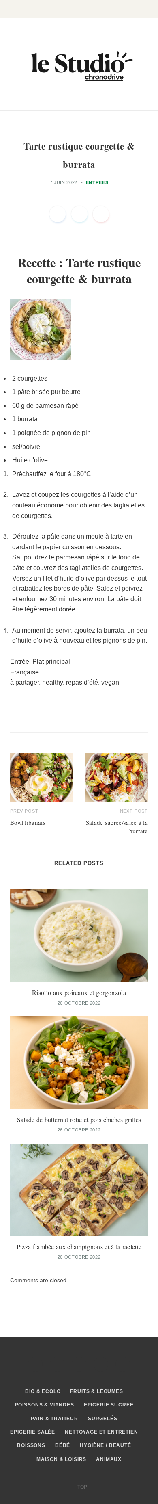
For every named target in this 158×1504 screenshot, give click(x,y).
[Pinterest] (101, 214)
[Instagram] (79, 1364)
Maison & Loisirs (61, 1459)
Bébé (62, 1445)
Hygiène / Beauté (105, 1445)
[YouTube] (122, 1364)
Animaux (109, 1459)
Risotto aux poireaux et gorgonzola (79, 992)
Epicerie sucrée (109, 1405)
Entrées (97, 182)
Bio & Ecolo (42, 1391)
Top (81, 1487)
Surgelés (102, 1419)
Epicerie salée (32, 1432)
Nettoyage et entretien (101, 1432)
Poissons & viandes (44, 1405)
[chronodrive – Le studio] (79, 64)
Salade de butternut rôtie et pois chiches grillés (79, 1119)
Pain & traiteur (54, 1419)
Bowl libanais (27, 822)
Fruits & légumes (96, 1391)
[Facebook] (57, 214)
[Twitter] (79, 214)
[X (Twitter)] (57, 1364)
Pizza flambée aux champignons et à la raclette (79, 1246)
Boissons (31, 1445)
